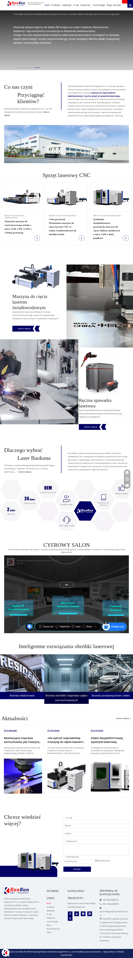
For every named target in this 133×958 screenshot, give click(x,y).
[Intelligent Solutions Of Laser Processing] (22, 673)
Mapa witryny (110, 951)
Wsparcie (51, 918)
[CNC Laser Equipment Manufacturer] (66, 505)
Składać (77, 869)
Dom (49, 903)
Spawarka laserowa (76, 907)
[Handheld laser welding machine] (101, 373)
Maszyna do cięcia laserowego (81, 903)
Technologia (52, 921)
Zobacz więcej (24, 328)
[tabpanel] (66, 40)
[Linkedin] (89, 913)
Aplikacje (51, 910)
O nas (49, 914)
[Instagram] (83, 913)
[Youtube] (76, 913)
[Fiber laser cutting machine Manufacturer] (36, 276)
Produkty (51, 907)
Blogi (49, 925)
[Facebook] (70, 913)
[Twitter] (70, 918)
